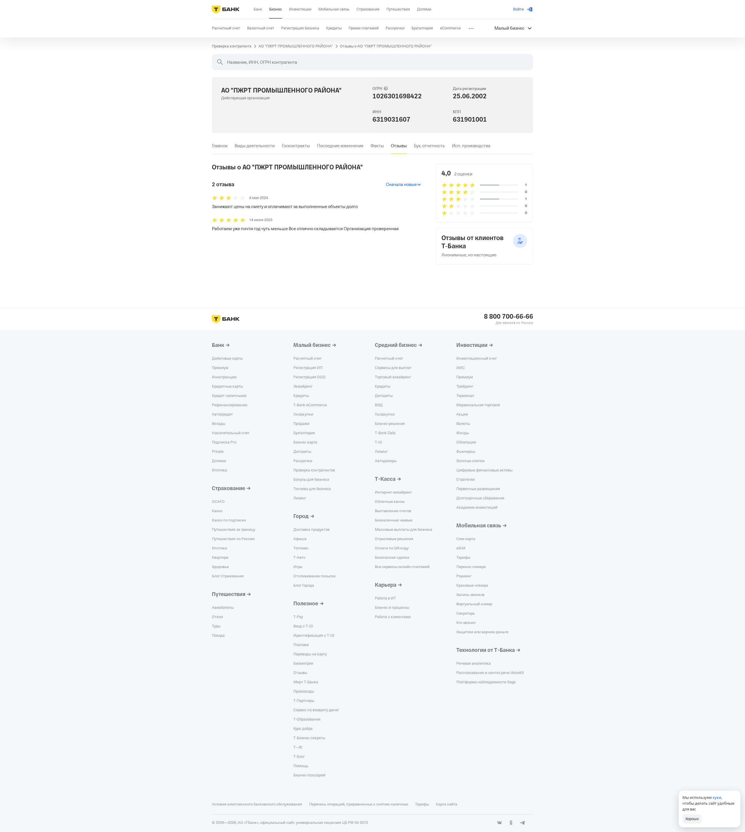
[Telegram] (522, 822)
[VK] (499, 822)
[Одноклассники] (511, 822)
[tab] (220, 146)
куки (717, 797)
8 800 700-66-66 (508, 317)
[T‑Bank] (226, 9)
